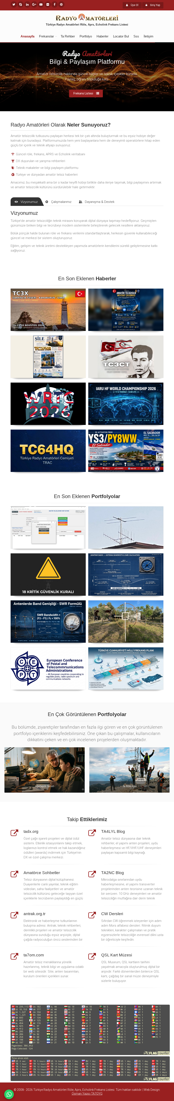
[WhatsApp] (9, 1094)
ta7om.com (34, 955)
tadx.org (31, 831)
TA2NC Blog (112, 872)
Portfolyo (86, 36)
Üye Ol (134, 5)
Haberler (102, 36)
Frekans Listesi (83, 93)
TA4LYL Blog (113, 831)
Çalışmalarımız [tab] (61, 202)
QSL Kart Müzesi (116, 955)
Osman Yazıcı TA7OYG (87, 1093)
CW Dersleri (112, 914)
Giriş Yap (154, 5)
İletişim (148, 36)
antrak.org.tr (34, 914)
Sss (136, 36)
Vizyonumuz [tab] (29, 202)
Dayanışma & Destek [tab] (99, 202)
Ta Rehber (68, 36)
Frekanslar (46, 36)
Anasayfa (27, 36)
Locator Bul (121, 36)
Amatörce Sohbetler (42, 872)
